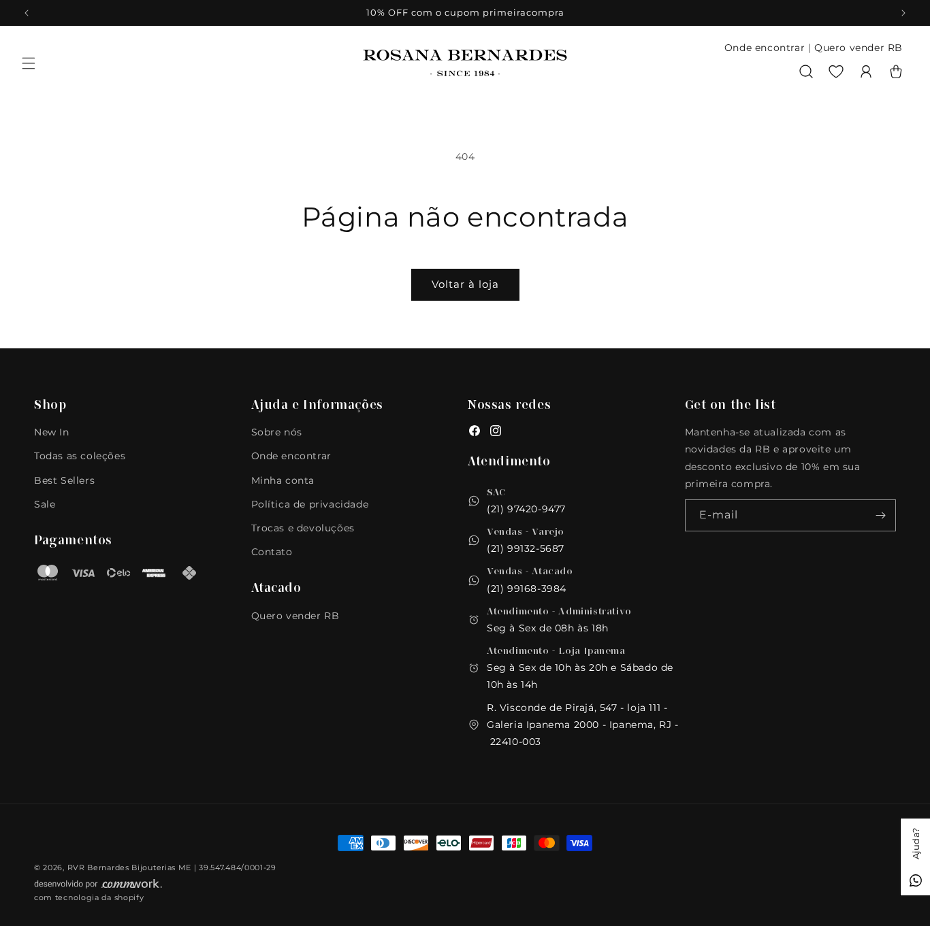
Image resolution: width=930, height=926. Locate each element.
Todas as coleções (79, 456)
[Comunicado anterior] (27, 13)
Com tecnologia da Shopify (89, 897)
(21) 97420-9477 (526, 509)
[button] (29, 63)
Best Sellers (64, 480)
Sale (44, 504)
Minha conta (283, 480)
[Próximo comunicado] (903, 13)
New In (51, 432)
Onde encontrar (764, 48)
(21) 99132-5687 (525, 548)
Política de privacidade (310, 504)
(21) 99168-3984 (526, 588)
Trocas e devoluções (303, 528)
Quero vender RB (858, 48)
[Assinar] (880, 515)
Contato (272, 552)
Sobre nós (276, 432)
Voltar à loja (465, 284)
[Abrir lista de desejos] (836, 71)
